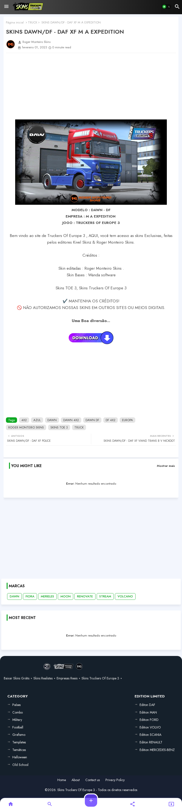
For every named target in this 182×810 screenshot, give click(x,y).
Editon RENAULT (151, 742)
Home (61, 780)
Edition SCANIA (150, 734)
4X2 (24, 420)
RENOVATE (85, 596)
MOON (65, 596)
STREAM (105, 596)
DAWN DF (92, 420)
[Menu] (6, 6)
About (76, 780)
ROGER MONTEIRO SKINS (26, 427)
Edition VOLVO (150, 727)
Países (16, 704)
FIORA (30, 596)
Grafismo (18, 734)
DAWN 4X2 (71, 420)
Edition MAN (148, 712)
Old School (20, 764)
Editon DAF (147, 704)
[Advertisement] (91, 86)
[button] (166, 6)
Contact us (92, 780)
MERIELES (47, 596)
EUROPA (127, 420)
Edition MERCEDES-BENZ (157, 749)
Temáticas (19, 749)
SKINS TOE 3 (59, 427)
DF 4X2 (110, 420)
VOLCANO (125, 596)
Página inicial (15, 22)
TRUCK (32, 22)
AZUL (37, 420)
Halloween (19, 757)
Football (17, 727)
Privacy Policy (115, 780)
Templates (19, 742)
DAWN (52, 420)
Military (17, 719)
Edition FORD (149, 719)
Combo (17, 712)
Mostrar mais (166, 466)
